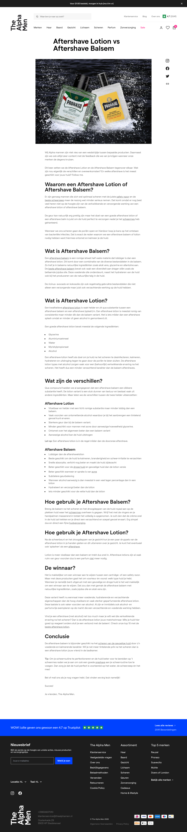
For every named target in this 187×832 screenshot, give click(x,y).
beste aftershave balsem (61, 269)
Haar (123, 752)
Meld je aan (64, 760)
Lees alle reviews (164, 725)
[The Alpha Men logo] (19, 23)
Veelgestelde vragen (101, 757)
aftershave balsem (59, 258)
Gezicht (125, 762)
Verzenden (96, 778)
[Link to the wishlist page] (168, 28)
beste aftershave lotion (57, 627)
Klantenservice (98, 752)
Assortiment (129, 745)
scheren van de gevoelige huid (114, 643)
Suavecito (156, 762)
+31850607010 (45, 812)
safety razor (122, 197)
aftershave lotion (71, 308)
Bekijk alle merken (161, 780)
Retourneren (97, 783)
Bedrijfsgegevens (99, 768)
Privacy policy (122, 824)
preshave (100, 662)
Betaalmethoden (99, 773)
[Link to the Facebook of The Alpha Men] (20, 793)
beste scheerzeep (54, 200)
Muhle (154, 768)
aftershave (74, 547)
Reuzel (154, 752)
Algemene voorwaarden (101, 824)
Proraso (155, 757)
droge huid (79, 467)
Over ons (95, 762)
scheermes (129, 219)
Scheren (125, 773)
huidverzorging (77, 523)
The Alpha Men (100, 745)
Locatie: (15, 782)
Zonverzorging (128, 783)
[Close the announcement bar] (181, 3)
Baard (124, 757)
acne (94, 472)
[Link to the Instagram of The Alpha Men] (12, 793)
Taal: (33, 782)
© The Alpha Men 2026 (99, 819)
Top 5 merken (160, 745)
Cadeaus (125, 788)
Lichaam (125, 768)
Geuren (125, 778)
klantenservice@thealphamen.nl (55, 816)
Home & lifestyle (129, 793)
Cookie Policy (97, 788)
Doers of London (160, 773)
